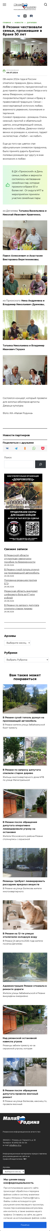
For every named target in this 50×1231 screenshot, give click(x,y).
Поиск (8, 457)
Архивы (6, 1167)
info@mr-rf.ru (15, 1145)
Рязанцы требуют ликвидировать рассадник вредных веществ (24, 883)
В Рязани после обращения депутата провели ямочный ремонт (20, 1093)
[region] (25, 1203)
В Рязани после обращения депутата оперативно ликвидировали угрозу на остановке (20, 827)
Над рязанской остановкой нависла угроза (20, 1040)
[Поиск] (40, 464)
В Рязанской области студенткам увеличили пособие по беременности (19, 558)
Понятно (25, 1225)
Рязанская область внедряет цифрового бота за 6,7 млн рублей (21, 594)
